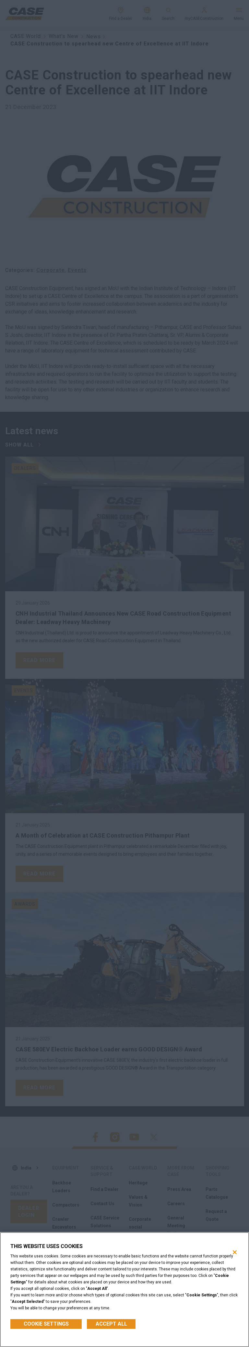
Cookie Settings (46, 1324)
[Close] (235, 1252)
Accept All (111, 1324)
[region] (124, 1289)
